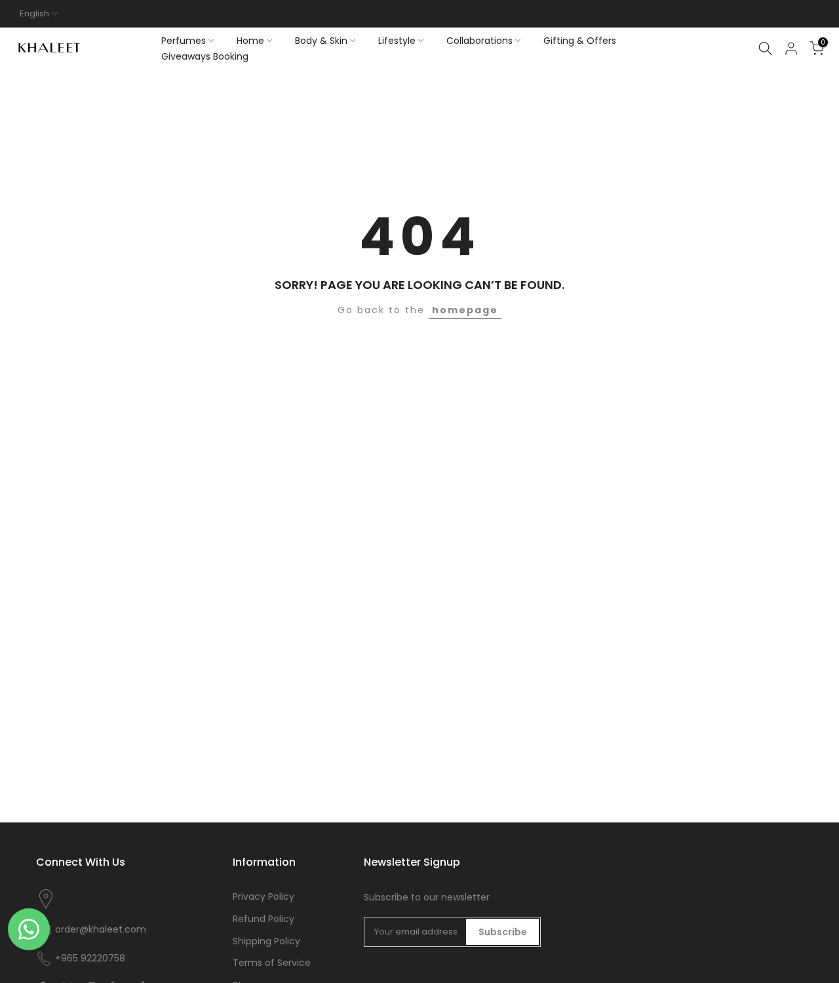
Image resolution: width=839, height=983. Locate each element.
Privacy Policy (263, 897)
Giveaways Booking (204, 56)
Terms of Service (272, 963)
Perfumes (183, 40)
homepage (465, 310)
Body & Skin (321, 40)
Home (250, 40)
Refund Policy (263, 919)
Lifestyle (397, 40)
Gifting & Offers (579, 40)
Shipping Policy (266, 941)
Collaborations (479, 40)
